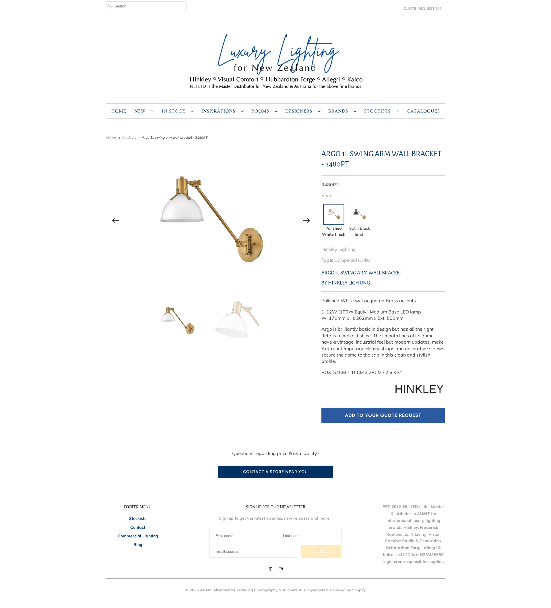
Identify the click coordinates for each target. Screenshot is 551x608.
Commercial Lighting (138, 536)
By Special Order (352, 260)
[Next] (306, 220)
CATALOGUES (423, 111)
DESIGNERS (300, 111)
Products (129, 137)
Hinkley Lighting (338, 249)
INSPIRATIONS (219, 111)
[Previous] (115, 220)
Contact (137, 527)
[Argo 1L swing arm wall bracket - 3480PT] (211, 220)
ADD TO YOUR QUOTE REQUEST (383, 415)
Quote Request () (422, 9)
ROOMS (261, 111)
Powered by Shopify (348, 590)
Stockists (137, 518)
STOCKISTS (378, 111)
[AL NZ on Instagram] (270, 569)
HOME (118, 111)
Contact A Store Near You (275, 471)
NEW (141, 111)
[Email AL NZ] (280, 569)
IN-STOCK (175, 111)
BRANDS (339, 111)
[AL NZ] (275, 61)
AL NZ (205, 590)
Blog (137, 544)
